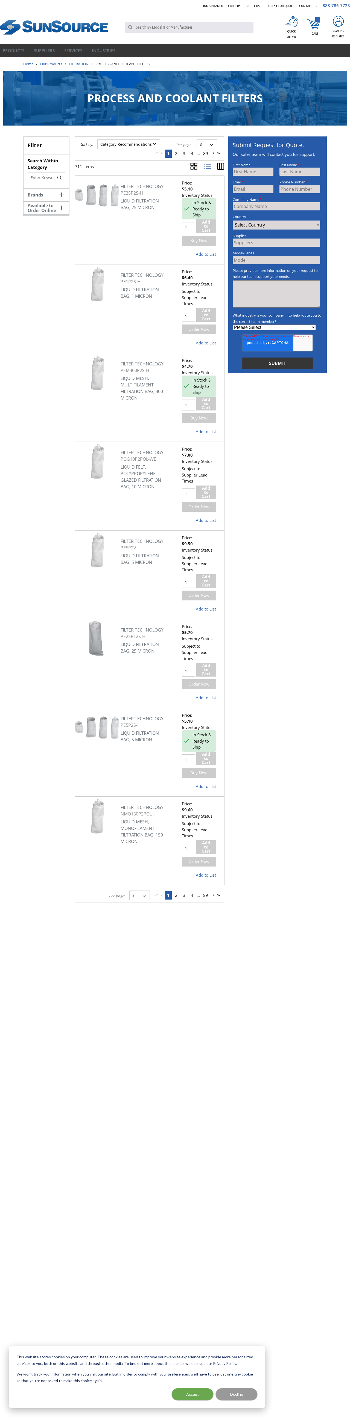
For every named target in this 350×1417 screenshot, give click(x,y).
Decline (236, 1394)
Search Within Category (43, 164)
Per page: (184, 144)
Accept (192, 1394)
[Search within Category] (59, 177)
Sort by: (86, 144)
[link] (156, 153)
